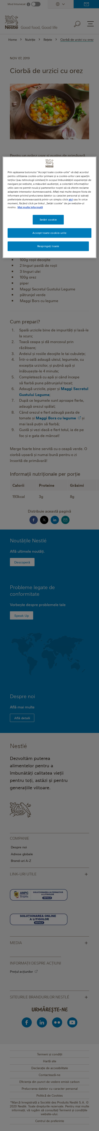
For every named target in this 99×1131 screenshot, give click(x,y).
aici (71, 199)
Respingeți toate (48, 246)
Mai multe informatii (30, 207)
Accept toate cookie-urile (49, 233)
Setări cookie (48, 219)
